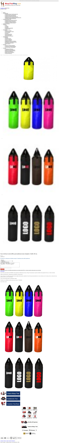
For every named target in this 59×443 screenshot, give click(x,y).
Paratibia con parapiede (9, 28)
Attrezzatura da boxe (8, 34)
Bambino (4, 44)
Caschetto (6, 27)
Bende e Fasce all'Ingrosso (9, 52)
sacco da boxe (38, 270)
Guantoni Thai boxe (6, 23)
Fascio (4, 12)
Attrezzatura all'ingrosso (9, 35)
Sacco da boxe (7, 32)
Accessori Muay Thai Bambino (10, 47)
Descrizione (2, 271)
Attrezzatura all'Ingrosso (9, 51)
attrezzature (34, 270)
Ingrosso (4, 48)
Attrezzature (5, 29)
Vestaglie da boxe (8, 38)
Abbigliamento (5, 36)
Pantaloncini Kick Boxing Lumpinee (11, 20)
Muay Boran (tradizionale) (9, 42)
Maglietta (6, 37)
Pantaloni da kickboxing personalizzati (11, 16)
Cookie (7, 440)
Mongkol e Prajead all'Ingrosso (10, 50)
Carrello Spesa (2, 8)
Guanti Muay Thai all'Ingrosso (10, 49)
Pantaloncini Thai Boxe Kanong (10, 22)
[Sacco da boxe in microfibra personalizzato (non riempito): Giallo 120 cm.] (29, 81)
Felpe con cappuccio (8, 39)
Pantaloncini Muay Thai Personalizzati (11, 14)
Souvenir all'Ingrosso (8, 53)
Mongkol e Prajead (8, 30)
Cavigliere (6, 26)
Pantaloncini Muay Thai (7, 19)
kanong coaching (29, 270)
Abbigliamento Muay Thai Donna (10, 41)
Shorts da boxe (7, 43)
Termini (10, 440)
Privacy (5, 440)
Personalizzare (5, 13)
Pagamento (13, 440)
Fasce (6, 25)
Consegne (1, 440)
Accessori (6, 33)
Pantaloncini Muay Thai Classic (10, 21)
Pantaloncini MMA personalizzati (10, 18)
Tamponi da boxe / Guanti (9, 31)
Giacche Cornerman (8, 40)
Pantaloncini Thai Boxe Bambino (10, 46)
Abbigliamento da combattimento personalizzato (13, 17)
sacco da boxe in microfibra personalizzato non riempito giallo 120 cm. (14, 270)
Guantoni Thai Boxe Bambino (10, 45)
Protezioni (4, 24)
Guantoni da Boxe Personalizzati (10, 15)
